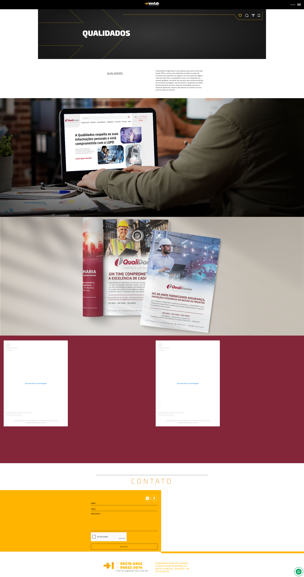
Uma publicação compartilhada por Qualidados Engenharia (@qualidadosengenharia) (36, 422)
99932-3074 (129, 567)
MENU (293, 4)
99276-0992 (129, 563)
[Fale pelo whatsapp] (299, 572)
